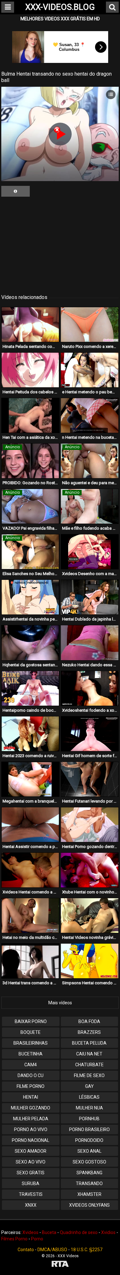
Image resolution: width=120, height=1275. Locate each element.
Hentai (30, 1097)
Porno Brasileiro (89, 1129)
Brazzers (89, 1032)
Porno (37, 1238)
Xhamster (89, 1194)
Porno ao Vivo (30, 1129)
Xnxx (30, 1205)
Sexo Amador (30, 1151)
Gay (89, 1086)
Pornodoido (89, 1140)
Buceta (49, 1232)
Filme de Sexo (89, 1075)
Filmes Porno (14, 1238)
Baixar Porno (31, 1021)
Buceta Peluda (89, 1043)
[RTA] (60, 1264)
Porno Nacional (30, 1140)
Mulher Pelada (30, 1118)
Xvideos (30, 1232)
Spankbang (89, 1172)
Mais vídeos (60, 1002)
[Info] (15, 191)
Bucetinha (31, 1053)
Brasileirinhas (30, 1043)
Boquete (30, 1032)
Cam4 (30, 1064)
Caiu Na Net (89, 1053)
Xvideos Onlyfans (89, 1205)
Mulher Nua (89, 1107)
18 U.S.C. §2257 (86, 1249)
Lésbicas (89, 1097)
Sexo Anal (89, 1151)
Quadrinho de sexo (79, 1232)
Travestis (31, 1194)
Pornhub (89, 1118)
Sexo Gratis (30, 1172)
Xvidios (108, 1232)
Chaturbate (89, 1064)
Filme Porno (30, 1086)
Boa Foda (89, 1021)
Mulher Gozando (30, 1107)
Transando (89, 1183)
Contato (26, 1249)
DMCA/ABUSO (52, 1249)
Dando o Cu (31, 1075)
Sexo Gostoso (89, 1161)
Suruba (30, 1183)
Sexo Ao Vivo (30, 1161)
